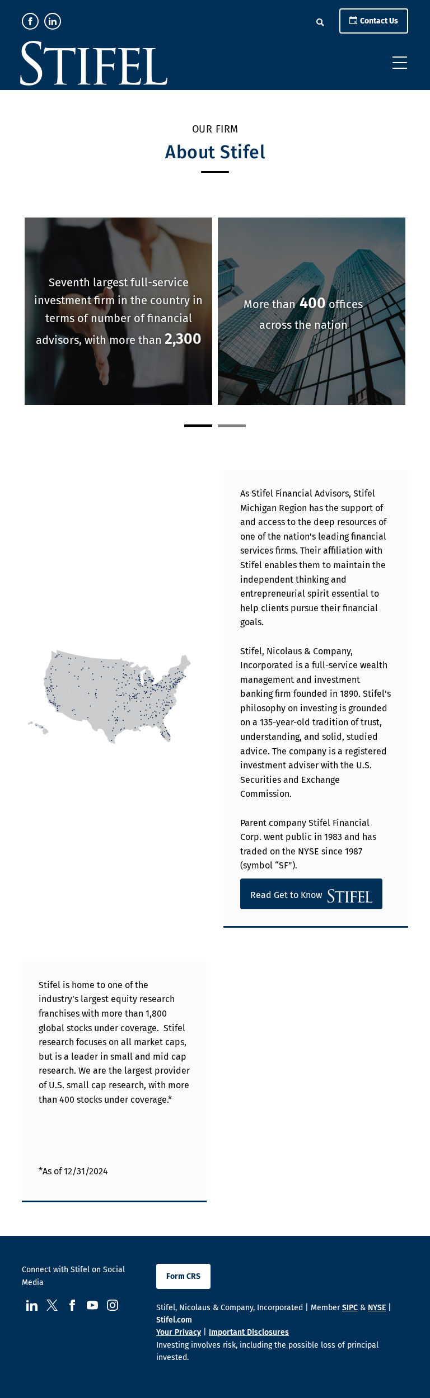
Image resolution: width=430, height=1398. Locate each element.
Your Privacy (178, 1332)
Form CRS (183, 1276)
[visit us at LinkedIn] (52, 21)
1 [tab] (198, 425)
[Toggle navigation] (399, 62)
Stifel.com (174, 1320)
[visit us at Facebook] (30, 21)
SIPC (350, 1307)
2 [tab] (232, 425)
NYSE (377, 1307)
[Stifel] (93, 65)
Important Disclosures (249, 1332)
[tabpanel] (226, 313)
